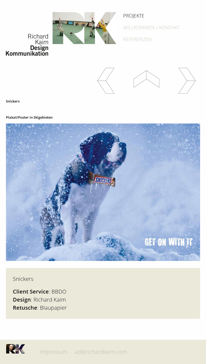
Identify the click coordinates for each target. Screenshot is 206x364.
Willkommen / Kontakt (151, 27)
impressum (54, 351)
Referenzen (137, 39)
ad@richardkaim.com (101, 351)
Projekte (133, 15)
